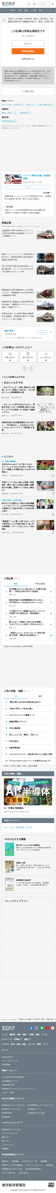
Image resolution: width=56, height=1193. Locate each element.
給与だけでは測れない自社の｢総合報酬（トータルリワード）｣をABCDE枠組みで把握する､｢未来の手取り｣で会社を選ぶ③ (18, 507)
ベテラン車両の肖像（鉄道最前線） (36, 177)
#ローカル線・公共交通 (11, 105)
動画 (41, 10)
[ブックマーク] (24, 368)
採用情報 (15, 1161)
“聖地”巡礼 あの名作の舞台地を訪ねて (25, 702)
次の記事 (46, 193)
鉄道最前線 (6, 1064)
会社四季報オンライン (10, 1081)
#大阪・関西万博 (44, 105)
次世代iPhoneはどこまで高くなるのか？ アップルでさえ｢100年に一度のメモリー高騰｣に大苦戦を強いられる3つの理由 (18, 468)
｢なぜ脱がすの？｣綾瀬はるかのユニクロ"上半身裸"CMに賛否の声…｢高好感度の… (27, 612)
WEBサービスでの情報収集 (12, 1165)
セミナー (5, 1039)
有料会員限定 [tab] (40, 584)
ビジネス (13, 1019)
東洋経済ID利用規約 (33, 1169)
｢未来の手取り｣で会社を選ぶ (21, 709)
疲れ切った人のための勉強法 (28, 845)
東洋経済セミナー (34, 1109)
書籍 (26, 1039)
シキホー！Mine (8, 1093)
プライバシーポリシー (34, 1165)
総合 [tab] (16, 584)
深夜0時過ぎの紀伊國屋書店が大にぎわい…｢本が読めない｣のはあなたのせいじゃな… (27, 601)
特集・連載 (23, 10)
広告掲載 (43, 1161)
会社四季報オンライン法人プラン (40, 1105)
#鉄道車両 (24, 113)
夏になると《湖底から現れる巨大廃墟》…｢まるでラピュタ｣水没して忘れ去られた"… (27, 623)
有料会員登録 (28, 51)
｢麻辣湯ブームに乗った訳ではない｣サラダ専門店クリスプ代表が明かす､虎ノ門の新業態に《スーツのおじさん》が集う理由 (18, 525)
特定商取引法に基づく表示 (12, 1169)
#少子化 (29, 827)
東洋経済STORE (8, 1085)
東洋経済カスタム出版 (36, 1113)
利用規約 (5, 1149)
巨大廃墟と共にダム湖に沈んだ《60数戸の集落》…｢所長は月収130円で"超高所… (27, 590)
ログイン (44, 4)
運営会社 (5, 1161)
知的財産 (49, 1165)
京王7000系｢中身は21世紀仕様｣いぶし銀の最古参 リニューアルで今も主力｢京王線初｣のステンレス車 (18, 269)
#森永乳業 (20, 827)
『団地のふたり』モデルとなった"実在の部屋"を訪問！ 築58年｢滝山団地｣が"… (27, 634)
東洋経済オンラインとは (11, 1129)
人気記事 (8, 578)
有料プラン (6, 1137)
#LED (29, 105)
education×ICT (7, 1057)
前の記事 (10, 207)
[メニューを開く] (53, 4)
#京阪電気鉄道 (7, 121)
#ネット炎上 (9, 827)
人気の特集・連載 (13, 691)
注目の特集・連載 (12, 774)
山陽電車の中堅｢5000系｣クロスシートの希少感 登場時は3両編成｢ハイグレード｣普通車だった (18, 233)
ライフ (45, 1044)
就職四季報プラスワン (18, 722)
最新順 (13, 10)
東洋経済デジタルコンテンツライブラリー (18, 1089)
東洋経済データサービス (11, 1109)
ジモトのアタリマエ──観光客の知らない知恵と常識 (30, 754)
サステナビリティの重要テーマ (22, 715)
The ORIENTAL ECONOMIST (13, 1077)
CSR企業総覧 (14, 728)
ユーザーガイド (8, 1145)
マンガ (49, 10)
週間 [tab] (40, 696)
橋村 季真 (9, 331)
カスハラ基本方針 (8, 1173)
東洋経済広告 (7, 1113)
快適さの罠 (20, 863)
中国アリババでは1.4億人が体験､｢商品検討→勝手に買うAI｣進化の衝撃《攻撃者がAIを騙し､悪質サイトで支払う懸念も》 (18, 486)
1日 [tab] (16, 696)
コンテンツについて (9, 1133)
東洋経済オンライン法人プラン (14, 1105)
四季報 (16, 1039)
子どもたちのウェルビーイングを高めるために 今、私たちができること (30, 761)
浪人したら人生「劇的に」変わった (24, 735)
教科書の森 (6, 1117)
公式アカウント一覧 (29, 1161)
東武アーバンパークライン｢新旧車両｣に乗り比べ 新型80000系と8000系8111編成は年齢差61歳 (18, 257)
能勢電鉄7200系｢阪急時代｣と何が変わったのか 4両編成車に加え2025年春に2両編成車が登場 (18, 292)
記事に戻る (4, 20)
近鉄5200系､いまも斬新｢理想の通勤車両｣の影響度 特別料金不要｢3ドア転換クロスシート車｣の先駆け (18, 316)
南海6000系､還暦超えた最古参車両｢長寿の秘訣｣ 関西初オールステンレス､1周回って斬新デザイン (18, 304)
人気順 (34, 10)
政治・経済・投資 (18, 1044)
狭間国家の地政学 (23, 880)
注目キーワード (11, 820)
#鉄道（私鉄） (7, 113)
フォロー (28, 187)
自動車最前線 (14, 748)
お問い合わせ (24, 1173)
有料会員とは (28, 59)
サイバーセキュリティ (10, 1061)
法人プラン (6, 1141)
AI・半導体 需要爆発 (13, 808)
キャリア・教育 (34, 1044)
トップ (4, 10)
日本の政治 (13, 741)
